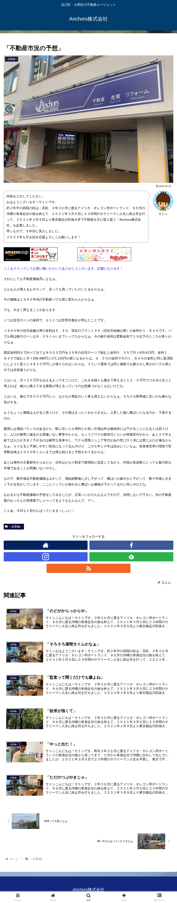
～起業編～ (16, 526)
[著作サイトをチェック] (46, 545)
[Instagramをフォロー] (46, 556)
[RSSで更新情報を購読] (88, 568)
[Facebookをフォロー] (131, 545)
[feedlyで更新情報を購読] (131, 556)
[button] (163, 660)
